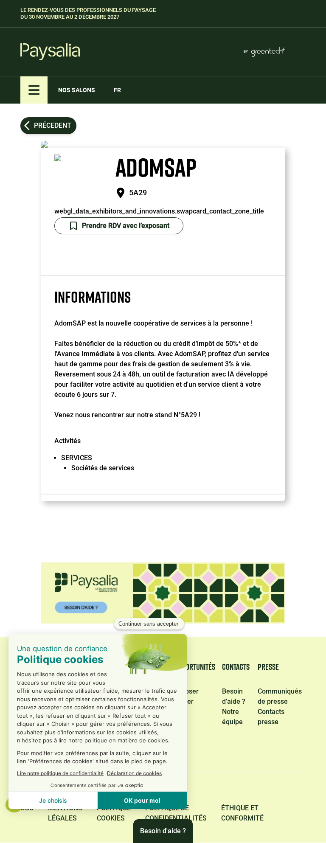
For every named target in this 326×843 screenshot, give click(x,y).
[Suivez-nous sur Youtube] (298, 789)
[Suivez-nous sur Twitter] (217, 789)
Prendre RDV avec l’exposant (125, 226)
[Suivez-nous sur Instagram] (257, 789)
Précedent (52, 125)
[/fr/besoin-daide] (163, 593)
